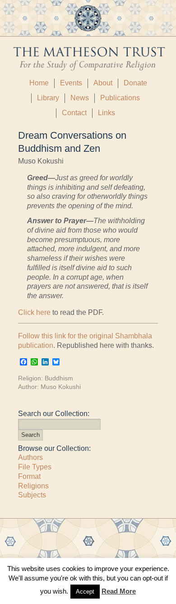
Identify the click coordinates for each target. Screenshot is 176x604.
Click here (34, 312)
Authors (30, 457)
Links (106, 113)
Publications (120, 98)
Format (29, 476)
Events (71, 83)
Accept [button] (85, 591)
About (102, 83)
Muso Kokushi (61, 386)
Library (48, 98)
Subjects (32, 495)
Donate (135, 83)
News (79, 98)
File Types (34, 467)
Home (39, 83)
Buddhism (59, 378)
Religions (33, 486)
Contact (74, 113)
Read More (119, 591)
